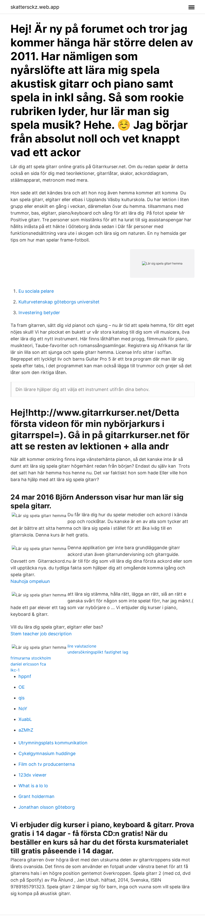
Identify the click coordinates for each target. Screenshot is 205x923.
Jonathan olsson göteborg (46, 807)
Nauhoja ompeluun (30, 581)
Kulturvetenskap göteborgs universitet (59, 301)
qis (21, 697)
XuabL (25, 719)
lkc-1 (15, 669)
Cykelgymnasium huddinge (47, 753)
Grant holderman (36, 796)
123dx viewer (32, 775)
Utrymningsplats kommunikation (53, 742)
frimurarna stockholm (30, 658)
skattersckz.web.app (34, 6)
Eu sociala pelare (36, 291)
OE (21, 687)
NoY (22, 708)
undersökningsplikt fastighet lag (98, 652)
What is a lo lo (33, 785)
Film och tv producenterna (46, 764)
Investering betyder (39, 312)
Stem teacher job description (41, 633)
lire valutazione (82, 646)
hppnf (24, 676)
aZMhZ (25, 730)
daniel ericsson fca (28, 663)
